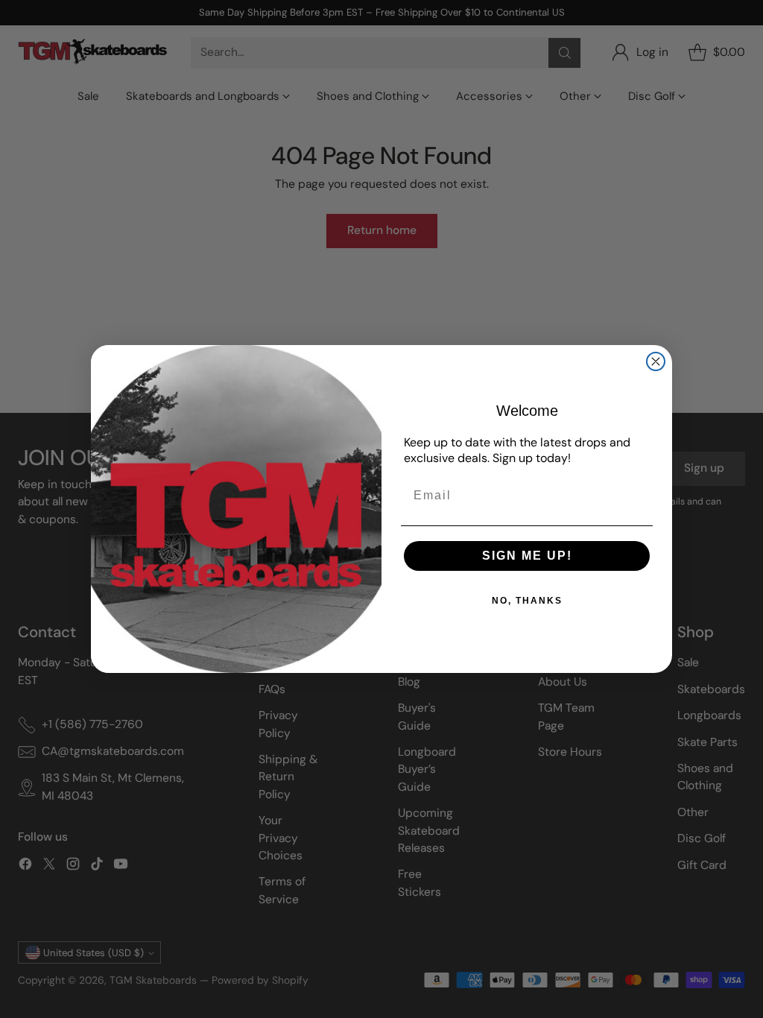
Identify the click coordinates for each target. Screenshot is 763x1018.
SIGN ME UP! (527, 555)
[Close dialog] (656, 361)
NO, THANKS (527, 600)
